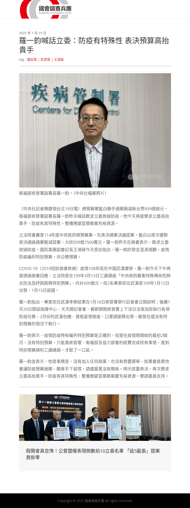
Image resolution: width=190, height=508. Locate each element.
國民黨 (32, 59)
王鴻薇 (59, 59)
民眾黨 (45, 59)
